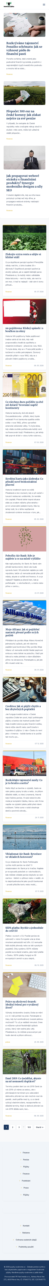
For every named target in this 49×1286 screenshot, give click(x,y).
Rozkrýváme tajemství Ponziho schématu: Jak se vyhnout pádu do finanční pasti (24, 48)
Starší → (39, 1127)
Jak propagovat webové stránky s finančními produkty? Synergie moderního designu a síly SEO (24, 183)
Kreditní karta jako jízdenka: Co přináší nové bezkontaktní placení (24, 481)
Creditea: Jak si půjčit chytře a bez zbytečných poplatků (23, 708)
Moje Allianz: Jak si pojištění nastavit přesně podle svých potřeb (22, 632)
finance (9, 74)
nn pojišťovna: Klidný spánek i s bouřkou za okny (24, 330)
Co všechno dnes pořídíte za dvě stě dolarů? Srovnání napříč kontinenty (24, 405)
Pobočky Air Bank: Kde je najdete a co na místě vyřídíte (23, 557)
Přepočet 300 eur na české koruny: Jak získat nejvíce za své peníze (23, 115)
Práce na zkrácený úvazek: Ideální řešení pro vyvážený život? (22, 1004)
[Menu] (44, 4)
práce (7, 1042)
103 (29, 1127)
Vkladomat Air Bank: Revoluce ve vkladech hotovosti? (23, 855)
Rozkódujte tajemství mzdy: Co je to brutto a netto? (23, 782)
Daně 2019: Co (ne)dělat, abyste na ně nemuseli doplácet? (23, 1080)
